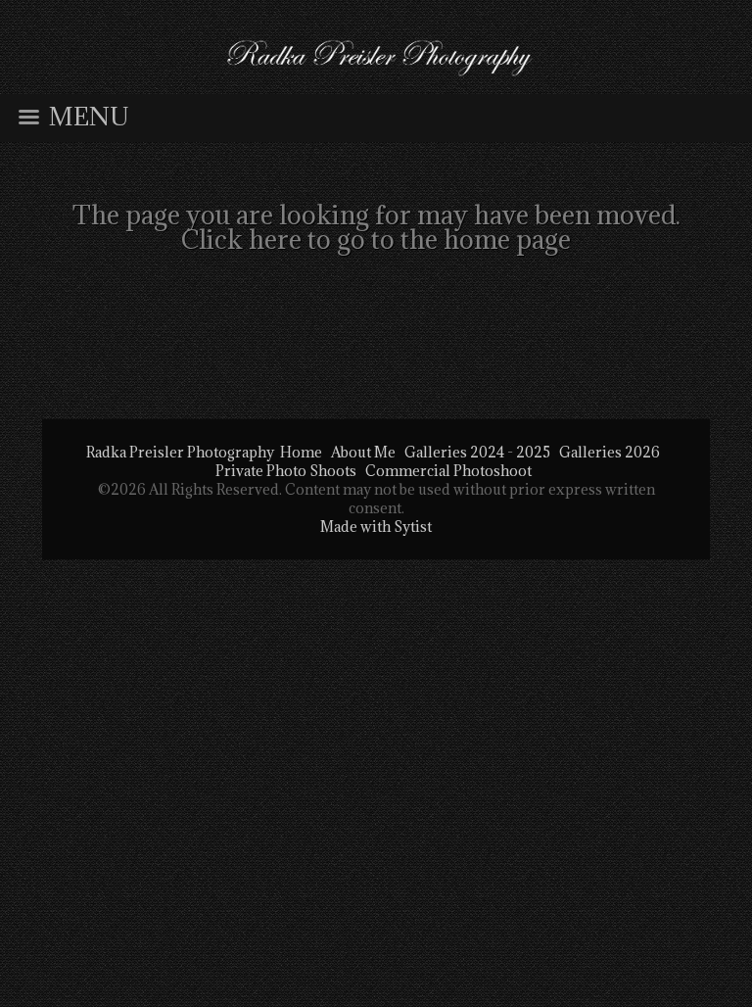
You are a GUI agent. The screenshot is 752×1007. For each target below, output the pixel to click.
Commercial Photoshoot (448, 470)
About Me (363, 452)
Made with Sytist (376, 526)
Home (301, 452)
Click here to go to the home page (376, 239)
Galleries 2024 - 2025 (477, 452)
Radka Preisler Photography (180, 452)
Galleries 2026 (609, 452)
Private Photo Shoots (285, 470)
